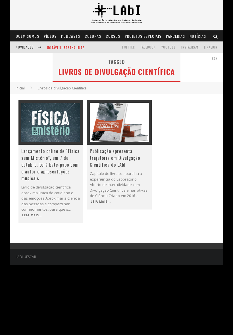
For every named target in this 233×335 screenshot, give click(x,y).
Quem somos (27, 36)
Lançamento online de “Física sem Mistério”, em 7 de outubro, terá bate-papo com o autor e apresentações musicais (50, 165)
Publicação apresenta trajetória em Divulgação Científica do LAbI (115, 158)
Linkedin (210, 47)
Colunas (93, 36)
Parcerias (175, 36)
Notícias (198, 36)
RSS (214, 58)
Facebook (148, 47)
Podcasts (70, 36)
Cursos (113, 36)
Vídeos (50, 36)
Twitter (128, 47)
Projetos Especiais (143, 36)
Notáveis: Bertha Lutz (65, 47)
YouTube (168, 47)
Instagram (189, 47)
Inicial (20, 88)
